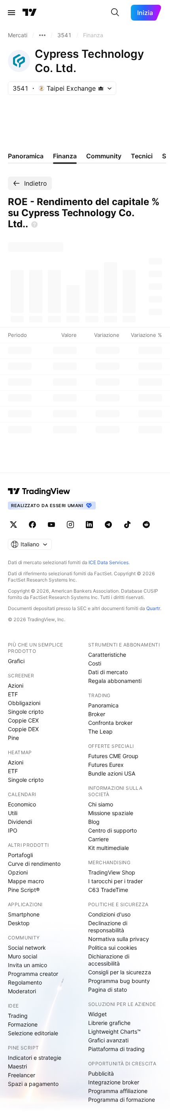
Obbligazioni (24, 703)
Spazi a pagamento (33, 1083)
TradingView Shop (111, 872)
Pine (13, 737)
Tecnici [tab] (142, 156)
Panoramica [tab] (25, 156)
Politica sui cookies (112, 947)
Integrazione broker (113, 1082)
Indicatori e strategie (34, 1057)
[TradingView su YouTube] (51, 524)
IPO (12, 830)
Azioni (15, 685)
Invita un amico (27, 965)
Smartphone (24, 914)
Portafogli (20, 855)
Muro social (22, 956)
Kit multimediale (108, 847)
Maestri (17, 1066)
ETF (13, 694)
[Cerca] (115, 13)
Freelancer (21, 1075)
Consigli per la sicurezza (119, 972)
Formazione (23, 1024)
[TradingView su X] (13, 524)
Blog (94, 821)
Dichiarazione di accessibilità (108, 960)
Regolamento (25, 982)
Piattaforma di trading (116, 1049)
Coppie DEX (23, 729)
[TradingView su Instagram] (70, 524)
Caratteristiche (107, 654)
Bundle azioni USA (111, 773)
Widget (97, 1014)
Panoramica (103, 705)
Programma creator (33, 973)
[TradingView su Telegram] (108, 524)
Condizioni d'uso (109, 914)
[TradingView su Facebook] (32, 524)
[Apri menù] (11, 13)
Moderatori (22, 991)
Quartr (153, 608)
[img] (100, 88)
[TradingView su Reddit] (146, 524)
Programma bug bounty (119, 980)
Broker (96, 714)
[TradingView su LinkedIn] (89, 524)
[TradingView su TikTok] (127, 524)
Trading (18, 1015)
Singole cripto (25, 711)
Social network (27, 947)
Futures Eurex (106, 764)
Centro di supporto (112, 830)
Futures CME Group (113, 756)
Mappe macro (26, 881)
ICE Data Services (108, 562)
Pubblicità (101, 1073)
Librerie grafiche (109, 1022)
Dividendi (20, 821)
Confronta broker (110, 722)
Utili (12, 813)
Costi (94, 663)
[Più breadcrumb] (42, 35)
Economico (22, 804)
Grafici (16, 661)
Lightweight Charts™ (114, 1031)
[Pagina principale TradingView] (30, 12)
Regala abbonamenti (115, 680)
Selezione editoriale (33, 1033)
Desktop (19, 923)
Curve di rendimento (34, 863)
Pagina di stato (107, 989)
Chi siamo (100, 804)
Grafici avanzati (108, 1040)
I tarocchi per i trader (115, 881)
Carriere (98, 839)
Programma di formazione (121, 1099)
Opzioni (18, 872)
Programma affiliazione (117, 1090)
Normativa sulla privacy (118, 938)
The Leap (100, 731)
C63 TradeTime (108, 889)
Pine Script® (24, 889)
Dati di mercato (108, 672)
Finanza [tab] (65, 156)
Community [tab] (103, 156)
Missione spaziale (110, 813)
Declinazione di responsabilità (107, 926)
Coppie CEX (23, 720)
